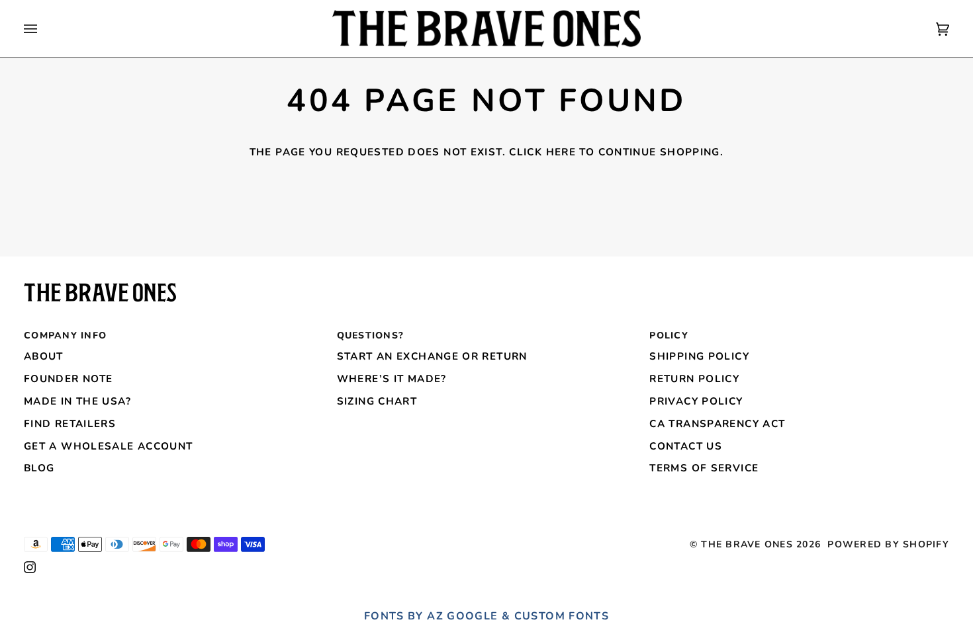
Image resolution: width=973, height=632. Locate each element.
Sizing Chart (377, 401)
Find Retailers (70, 423)
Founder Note (68, 378)
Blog (39, 468)
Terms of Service (704, 468)
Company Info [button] (65, 335)
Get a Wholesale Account (108, 446)
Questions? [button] (370, 335)
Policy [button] (668, 335)
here (561, 152)
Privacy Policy (696, 401)
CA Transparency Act (717, 423)
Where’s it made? (392, 378)
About (44, 356)
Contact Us (685, 446)
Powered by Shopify (888, 544)
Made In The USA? (77, 401)
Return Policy (694, 378)
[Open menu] (44, 29)
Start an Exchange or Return (432, 356)
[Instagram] (30, 567)
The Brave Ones (747, 544)
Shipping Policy (699, 356)
